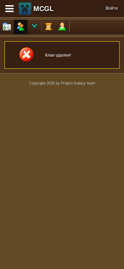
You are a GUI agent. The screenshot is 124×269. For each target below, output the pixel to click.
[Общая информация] (7, 27)
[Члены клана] (21, 27)
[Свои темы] (62, 27)
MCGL (43, 8)
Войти (112, 8)
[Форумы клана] (48, 27)
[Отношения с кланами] (34, 27)
